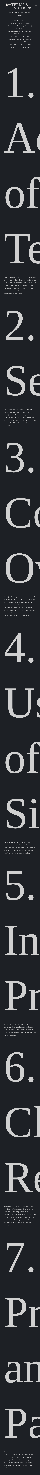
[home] (7, 4)
